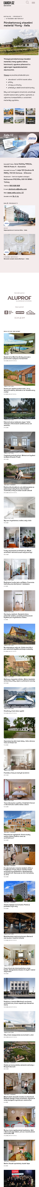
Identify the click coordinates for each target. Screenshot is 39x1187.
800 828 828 (15, 186)
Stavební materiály (15, 18)
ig (18, 196)
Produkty (17, 16)
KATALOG (7, 16)
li (15, 196)
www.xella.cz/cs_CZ (15, 193)
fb (13, 196)
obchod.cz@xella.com (17, 189)
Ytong (6, 75)
